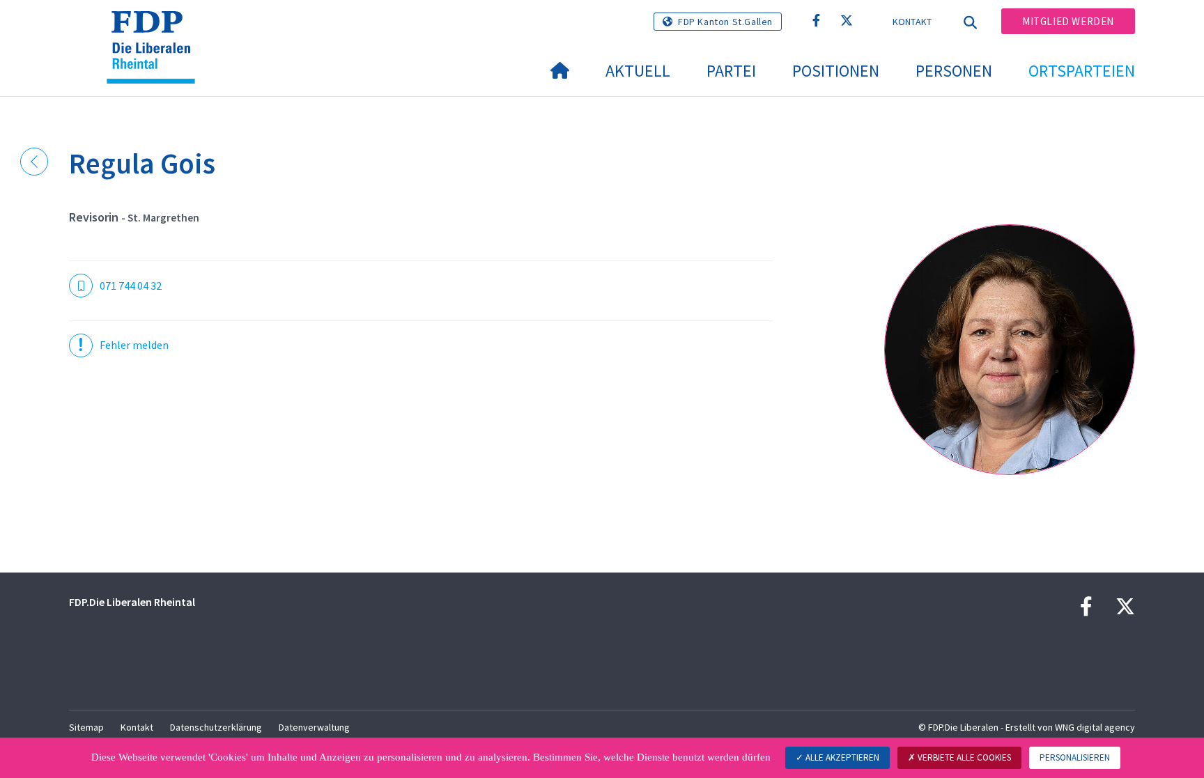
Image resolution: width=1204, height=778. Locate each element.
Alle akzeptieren (841, 757)
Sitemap (86, 727)
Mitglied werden (1068, 21)
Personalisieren (1075, 757)
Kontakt (912, 21)
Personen (954, 70)
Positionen (835, 70)
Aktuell (637, 70)
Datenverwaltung (314, 727)
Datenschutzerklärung (216, 727)
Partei (731, 70)
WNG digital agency (1095, 727)
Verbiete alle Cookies (963, 757)
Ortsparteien (1081, 70)
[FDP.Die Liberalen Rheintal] (156, 28)
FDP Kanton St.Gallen (725, 21)
